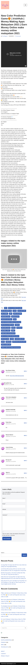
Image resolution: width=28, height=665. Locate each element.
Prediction (8, 341)
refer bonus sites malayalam (19, 341)
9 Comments (18, 36)
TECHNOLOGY (4, 647)
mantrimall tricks (6, 330)
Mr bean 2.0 (8, 459)
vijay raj (7, 472)
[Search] (25, 627)
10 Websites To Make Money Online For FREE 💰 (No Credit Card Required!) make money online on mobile (14, 594)
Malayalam (19, 327)
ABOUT (3, 651)
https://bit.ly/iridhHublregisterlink (17, 375)
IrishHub (17, 324)
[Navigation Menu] (25, 5)
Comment (4, 515)
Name (4, 498)
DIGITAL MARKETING (6, 640)
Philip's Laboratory (5, 593)
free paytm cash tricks (7, 319)
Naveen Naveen (9, 434)
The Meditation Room (6, 606)
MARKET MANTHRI (10, 409)
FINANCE (3, 642)
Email (4, 503)
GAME (15, 319)
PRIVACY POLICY (5, 656)
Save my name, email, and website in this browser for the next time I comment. (13, 534)
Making (13, 327)
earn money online (6, 316)
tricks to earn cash (6, 344)
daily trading (5, 313)
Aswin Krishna (9, 447)
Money (13, 330)
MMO (2, 644)
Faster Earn (8, 422)
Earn (11, 313)
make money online (6, 327)
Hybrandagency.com (11, 663)
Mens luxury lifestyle (5, 599)
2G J (2, 619)
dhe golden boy (7, 383)
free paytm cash (15, 316)
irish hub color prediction (7, 324)
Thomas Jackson (5, 612)
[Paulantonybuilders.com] (5, 5)
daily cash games (21, 310)
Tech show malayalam (11, 397)
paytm (3, 341)
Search (2, 552)
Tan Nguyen (5, 36)
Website (4, 509)
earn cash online (17, 313)
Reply (25, 371)
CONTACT (3, 653)
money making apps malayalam (8, 333)
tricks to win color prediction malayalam (11, 347)
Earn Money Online (10, 370)
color (14, 310)
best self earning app (6, 310)
